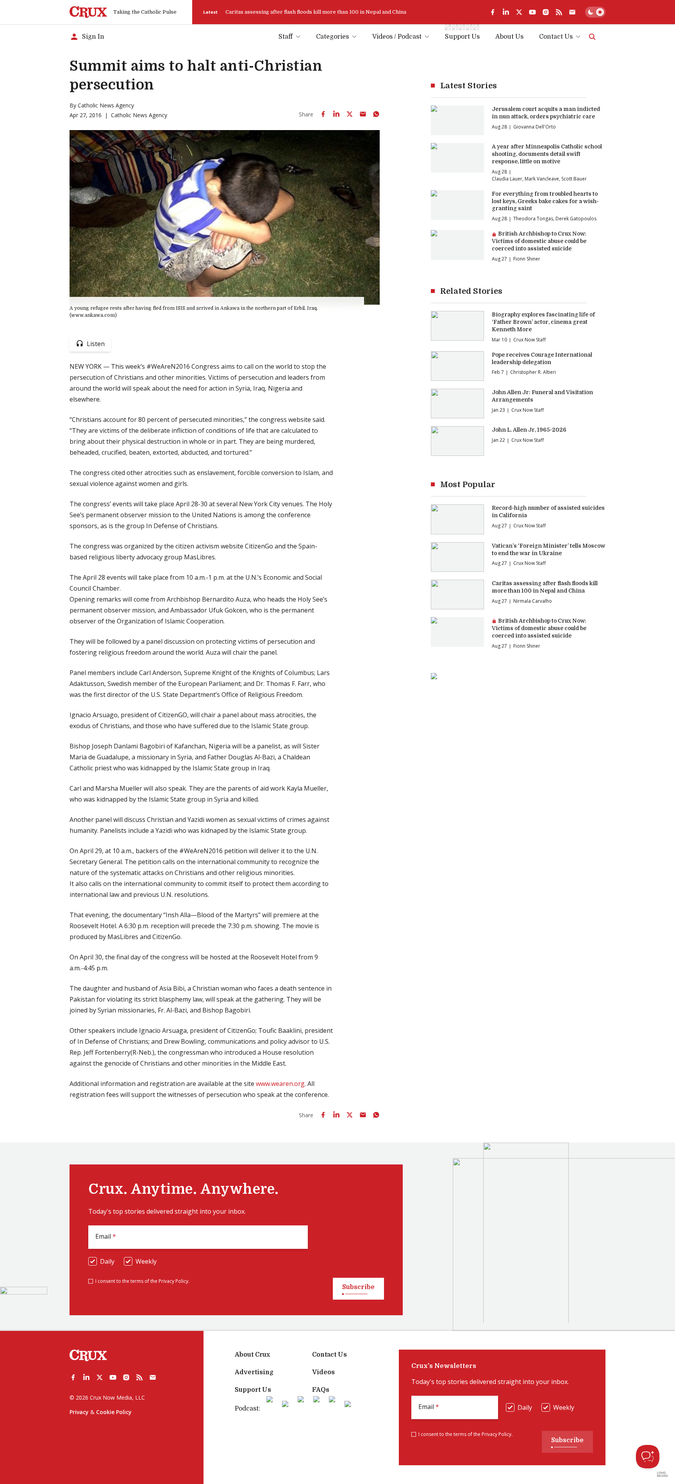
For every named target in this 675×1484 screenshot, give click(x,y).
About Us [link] (509, 36)
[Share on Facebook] (323, 114)
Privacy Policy (173, 1281)
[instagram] (545, 12)
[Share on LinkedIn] (336, 114)
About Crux (252, 1354)
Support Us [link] (462, 36)
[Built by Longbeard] (662, 1474)
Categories (332, 36)
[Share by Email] (363, 114)
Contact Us (556, 36)
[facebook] (492, 12)
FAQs (320, 1389)
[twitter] (519, 12)
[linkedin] (505, 12)
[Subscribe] (572, 12)
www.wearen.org (280, 1083)
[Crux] (88, 12)
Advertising (254, 1372)
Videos (323, 1372)
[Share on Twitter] (349, 114)
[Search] (592, 37)
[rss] (559, 12)
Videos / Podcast (396, 36)
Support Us (253, 1389)
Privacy (79, 1412)
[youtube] (532, 12)
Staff (286, 36)
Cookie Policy (114, 1412)
